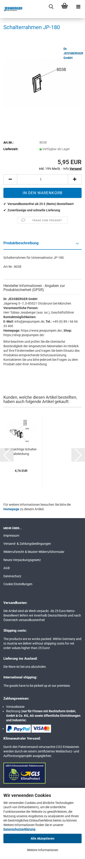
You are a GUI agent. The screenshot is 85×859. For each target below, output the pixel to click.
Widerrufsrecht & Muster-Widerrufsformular (33, 552)
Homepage (11, 509)
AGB (6, 568)
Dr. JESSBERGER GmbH (73, 53)
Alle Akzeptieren (42, 838)
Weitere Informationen (42, 850)
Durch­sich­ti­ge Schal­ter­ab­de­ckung (21, 451)
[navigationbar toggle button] (78, 7)
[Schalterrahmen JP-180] (42, 80)
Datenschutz (12, 576)
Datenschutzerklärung (19, 829)
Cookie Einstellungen (17, 584)
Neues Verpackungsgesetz (22, 560)
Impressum (11, 535)
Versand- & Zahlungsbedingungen (27, 543)
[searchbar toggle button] (51, 7)
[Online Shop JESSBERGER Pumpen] (11, 9)
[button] (10, 179)
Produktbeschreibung (21, 243)
